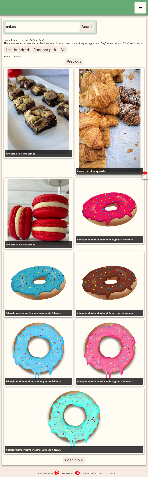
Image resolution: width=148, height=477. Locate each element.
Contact (113, 473)
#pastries (29, 153)
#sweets (10, 153)
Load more (74, 460)
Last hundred (17, 49)
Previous (74, 61)
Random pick (45, 49)
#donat (104, 239)
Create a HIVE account (92, 473)
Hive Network (67, 473)
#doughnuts (115, 239)
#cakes (20, 153)
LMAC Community (45, 473)
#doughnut (83, 239)
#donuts (128, 239)
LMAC (42, 8)
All (63, 49)
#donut (95, 239)
